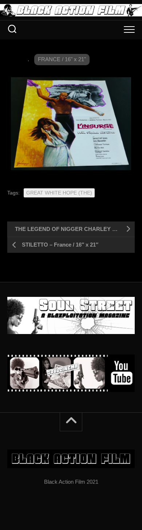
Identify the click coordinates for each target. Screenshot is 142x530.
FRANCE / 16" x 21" (62, 59)
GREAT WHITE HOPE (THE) (59, 193)
